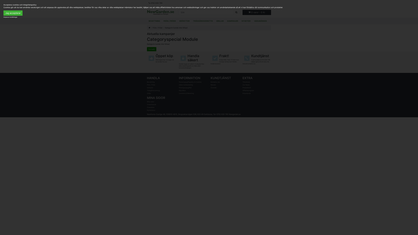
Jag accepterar (13, 13)
